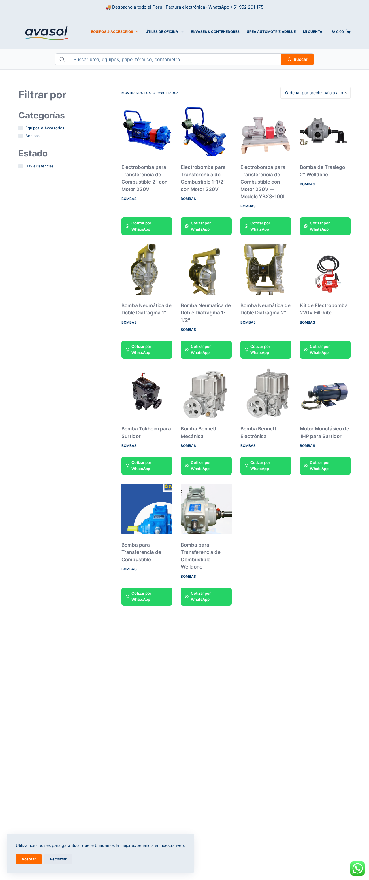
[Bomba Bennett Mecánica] (206, 392)
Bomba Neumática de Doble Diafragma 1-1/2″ (206, 313)
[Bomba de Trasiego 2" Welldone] (325, 131)
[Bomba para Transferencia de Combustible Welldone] (206, 509)
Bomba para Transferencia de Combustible (141, 552)
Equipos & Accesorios (112, 31)
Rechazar (58, 859)
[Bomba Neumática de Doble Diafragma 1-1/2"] (206, 269)
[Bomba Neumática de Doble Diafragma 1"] (146, 269)
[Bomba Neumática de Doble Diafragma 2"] (265, 269)
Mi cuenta (312, 31)
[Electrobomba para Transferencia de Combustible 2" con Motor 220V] (146, 131)
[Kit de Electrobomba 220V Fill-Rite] (325, 269)
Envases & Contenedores (215, 31)
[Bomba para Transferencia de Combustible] (146, 509)
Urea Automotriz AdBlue (271, 31)
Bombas (129, 199)
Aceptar (29, 859)
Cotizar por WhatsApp (141, 226)
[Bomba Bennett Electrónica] (265, 392)
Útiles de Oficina (162, 31)
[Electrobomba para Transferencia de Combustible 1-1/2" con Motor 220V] (206, 131)
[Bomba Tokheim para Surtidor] (146, 392)
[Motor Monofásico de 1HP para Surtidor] (325, 392)
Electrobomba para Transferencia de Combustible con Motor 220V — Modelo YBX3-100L (263, 181)
